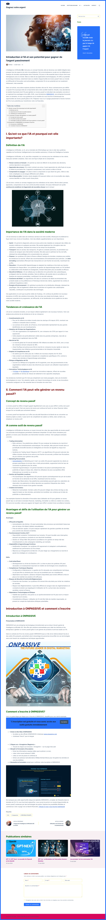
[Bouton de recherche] (98, 16)
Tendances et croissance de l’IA (18, 113)
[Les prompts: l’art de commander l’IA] (85, 848)
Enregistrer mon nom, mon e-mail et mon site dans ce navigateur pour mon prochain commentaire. (50, 900)
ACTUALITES (87, 5)
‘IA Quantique (25, 371)
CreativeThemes (34, 916)
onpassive (15, 815)
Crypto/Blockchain (72, 5)
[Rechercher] (99, 5)
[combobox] (87, 16)
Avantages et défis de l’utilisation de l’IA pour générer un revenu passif (27, 120)
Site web (67, 880)
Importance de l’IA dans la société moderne (21, 111)
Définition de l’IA (14, 110)
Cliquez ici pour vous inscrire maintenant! (51, 806)
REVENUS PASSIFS (26, 815)
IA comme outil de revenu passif (18, 118)
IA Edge (15, 371)
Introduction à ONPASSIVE (16, 124)
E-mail (47, 880)
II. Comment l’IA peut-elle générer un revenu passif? (22, 115)
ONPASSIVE (50, 94)
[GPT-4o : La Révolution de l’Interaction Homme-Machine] (53, 848)
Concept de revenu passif (16, 117)
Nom (26, 880)
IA (79, 5)
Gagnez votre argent (16, 7)
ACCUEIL (63, 5)
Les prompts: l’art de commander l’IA (81, 859)
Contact (94, 5)
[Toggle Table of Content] (42, 106)
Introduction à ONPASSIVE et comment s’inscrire (21, 122)
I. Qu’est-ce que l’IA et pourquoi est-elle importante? (22, 108)
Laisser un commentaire (32, 904)
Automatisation (17, 461)
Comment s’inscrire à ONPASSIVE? (19, 125)
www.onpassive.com (50, 734)
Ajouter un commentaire (32, 885)
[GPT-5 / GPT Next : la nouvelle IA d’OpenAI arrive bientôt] (21, 848)
